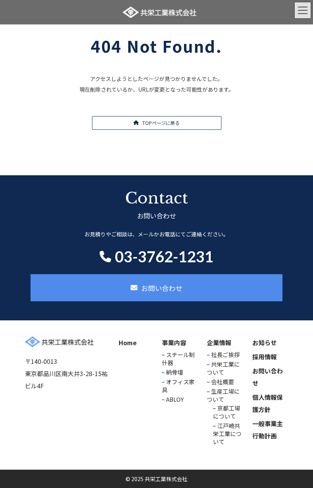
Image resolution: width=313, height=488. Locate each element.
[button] (156, 123)
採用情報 (264, 356)
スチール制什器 (178, 359)
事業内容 (174, 342)
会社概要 (222, 382)
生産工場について (223, 395)
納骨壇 (174, 372)
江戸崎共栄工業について (227, 434)
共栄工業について (223, 368)
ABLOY (175, 399)
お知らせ (264, 342)
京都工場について (226, 412)
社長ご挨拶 (225, 355)
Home (128, 342)
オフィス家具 (178, 386)
